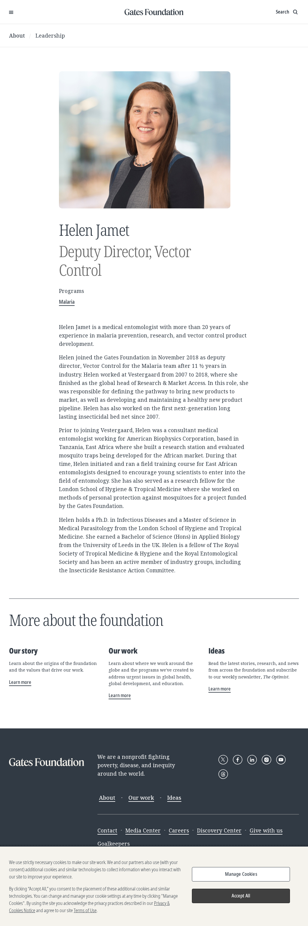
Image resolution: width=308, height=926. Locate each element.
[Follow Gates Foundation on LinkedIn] (252, 759)
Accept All (241, 895)
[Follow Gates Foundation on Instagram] (266, 759)
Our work (141, 797)
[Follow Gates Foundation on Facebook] (237, 759)
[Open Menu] (11, 12)
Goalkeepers (113, 843)
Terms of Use (85, 910)
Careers (179, 830)
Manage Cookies (241, 874)
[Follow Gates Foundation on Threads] (223, 774)
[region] (154, 886)
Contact (107, 830)
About (17, 35)
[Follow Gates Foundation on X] (223, 759)
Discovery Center (219, 830)
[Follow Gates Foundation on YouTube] (281, 759)
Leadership (50, 35)
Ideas (174, 797)
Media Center (143, 830)
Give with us (266, 830)
